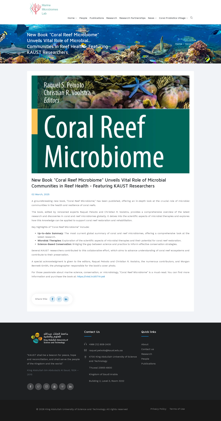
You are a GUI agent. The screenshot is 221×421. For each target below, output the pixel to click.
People (83, 18)
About (144, 344)
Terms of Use (177, 408)
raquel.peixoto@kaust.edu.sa (106, 350)
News (151, 18)
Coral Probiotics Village (172, 18)
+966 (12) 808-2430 (100, 344)
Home (71, 18)
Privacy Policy (158, 408)
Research (111, 18)
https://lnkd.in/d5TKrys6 (91, 276)
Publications (97, 18)
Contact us (147, 349)
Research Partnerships (132, 18)
